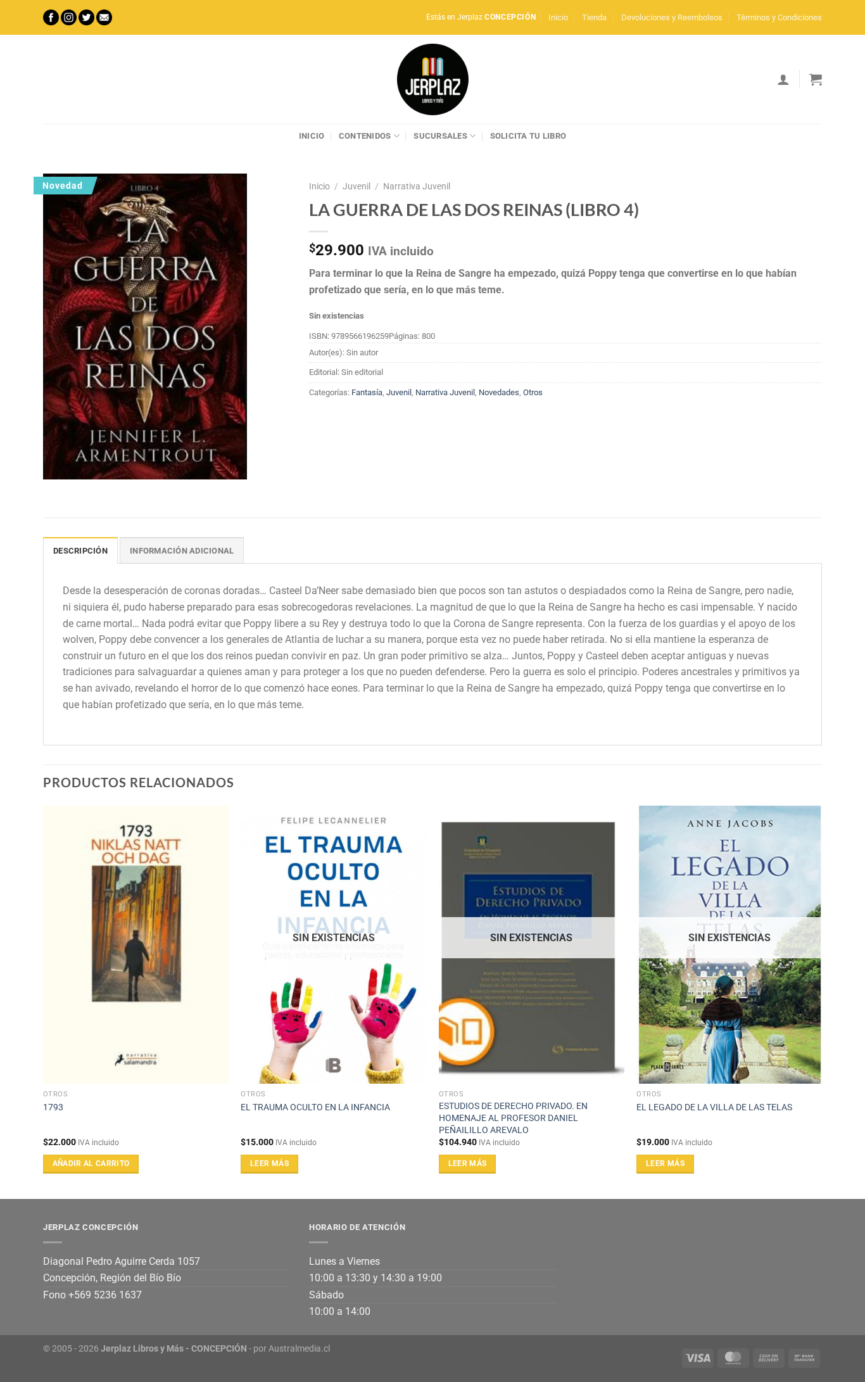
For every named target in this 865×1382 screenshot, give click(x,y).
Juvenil (356, 186)
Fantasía (366, 392)
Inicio (558, 17)
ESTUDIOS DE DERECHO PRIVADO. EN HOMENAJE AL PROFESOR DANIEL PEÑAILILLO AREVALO (513, 1118)
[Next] (821, 1001)
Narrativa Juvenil (416, 186)
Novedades (499, 392)
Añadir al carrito (91, 1163)
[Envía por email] (366, 421)
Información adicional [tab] (182, 550)
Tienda (594, 17)
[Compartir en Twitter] (343, 421)
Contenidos (365, 136)
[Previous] (43, 1001)
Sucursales (440, 136)
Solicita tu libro (528, 136)
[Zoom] (59, 464)
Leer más (269, 1163)
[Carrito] (815, 79)
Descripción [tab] (80, 550)
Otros (533, 392)
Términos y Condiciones (779, 17)
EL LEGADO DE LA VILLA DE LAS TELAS (714, 1107)
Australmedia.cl (299, 1348)
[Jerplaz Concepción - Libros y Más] (432, 79)
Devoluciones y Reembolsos (672, 17)
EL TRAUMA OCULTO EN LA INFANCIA (315, 1107)
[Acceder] (783, 79)
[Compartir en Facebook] (320, 421)
